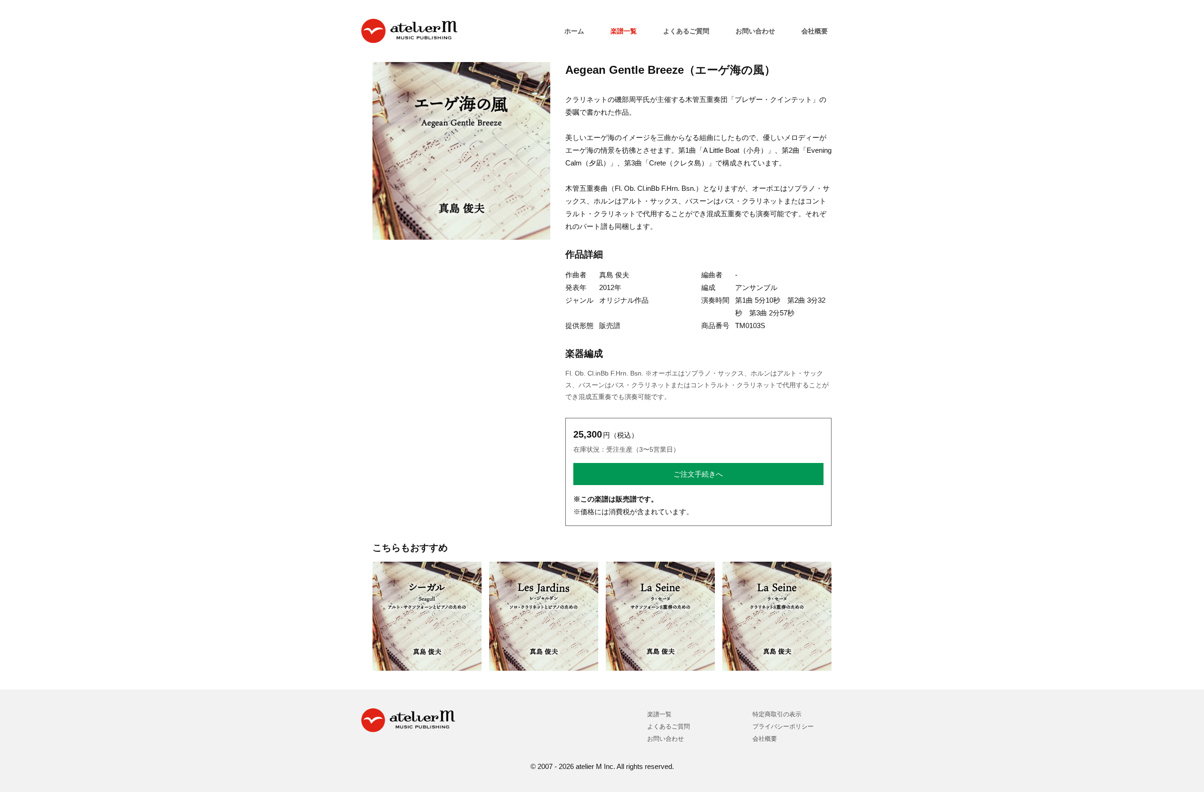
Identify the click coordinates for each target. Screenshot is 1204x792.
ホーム (574, 31)
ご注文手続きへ (698, 474)
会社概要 (814, 31)
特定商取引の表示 (776, 714)
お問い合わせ (755, 31)
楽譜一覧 (623, 31)
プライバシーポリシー (783, 726)
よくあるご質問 (686, 31)
